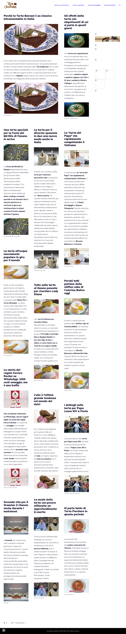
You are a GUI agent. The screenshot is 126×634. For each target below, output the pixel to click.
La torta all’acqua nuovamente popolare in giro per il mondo (15, 255)
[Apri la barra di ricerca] (119, 5)
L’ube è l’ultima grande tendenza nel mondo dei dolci (45, 399)
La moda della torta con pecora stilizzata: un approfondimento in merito (45, 505)
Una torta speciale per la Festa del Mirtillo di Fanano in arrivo (16, 134)
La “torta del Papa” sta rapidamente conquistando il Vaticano (74, 139)
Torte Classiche (78, 5)
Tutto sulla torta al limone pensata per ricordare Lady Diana (46, 289)
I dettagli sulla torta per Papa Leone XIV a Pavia (76, 408)
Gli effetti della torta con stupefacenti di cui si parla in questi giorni (76, 22)
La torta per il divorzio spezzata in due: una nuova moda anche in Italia (45, 136)
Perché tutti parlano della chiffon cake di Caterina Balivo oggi (74, 287)
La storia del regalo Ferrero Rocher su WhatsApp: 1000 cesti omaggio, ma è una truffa (15, 377)
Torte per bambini (94, 5)
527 (12, 623)
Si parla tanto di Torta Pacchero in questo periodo (75, 511)
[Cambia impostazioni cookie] (4, 630)
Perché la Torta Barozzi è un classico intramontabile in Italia (28, 17)
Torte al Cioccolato (61, 5)
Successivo (21, 623)
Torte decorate (109, 5)
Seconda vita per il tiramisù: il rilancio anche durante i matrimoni (16, 506)
